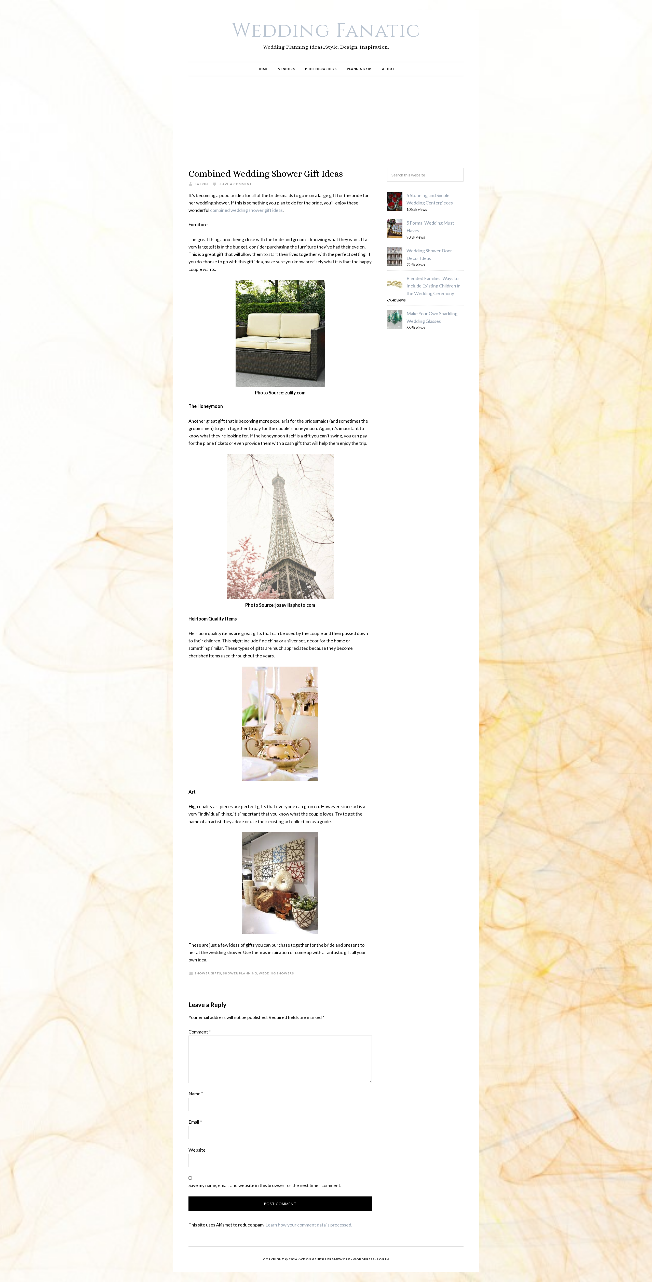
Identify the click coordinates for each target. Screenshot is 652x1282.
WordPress (364, 1259)
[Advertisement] (326, 122)
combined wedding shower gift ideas (246, 210)
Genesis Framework (331, 1259)
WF (302, 1259)
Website (197, 1150)
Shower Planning (240, 973)
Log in (383, 1259)
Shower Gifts (208, 973)
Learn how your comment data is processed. (308, 1225)
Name (195, 1093)
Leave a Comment (235, 184)
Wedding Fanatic (326, 31)
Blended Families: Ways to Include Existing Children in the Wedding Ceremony (433, 285)
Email (195, 1122)
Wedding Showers (276, 973)
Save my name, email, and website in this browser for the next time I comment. (264, 1185)
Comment (199, 1032)
